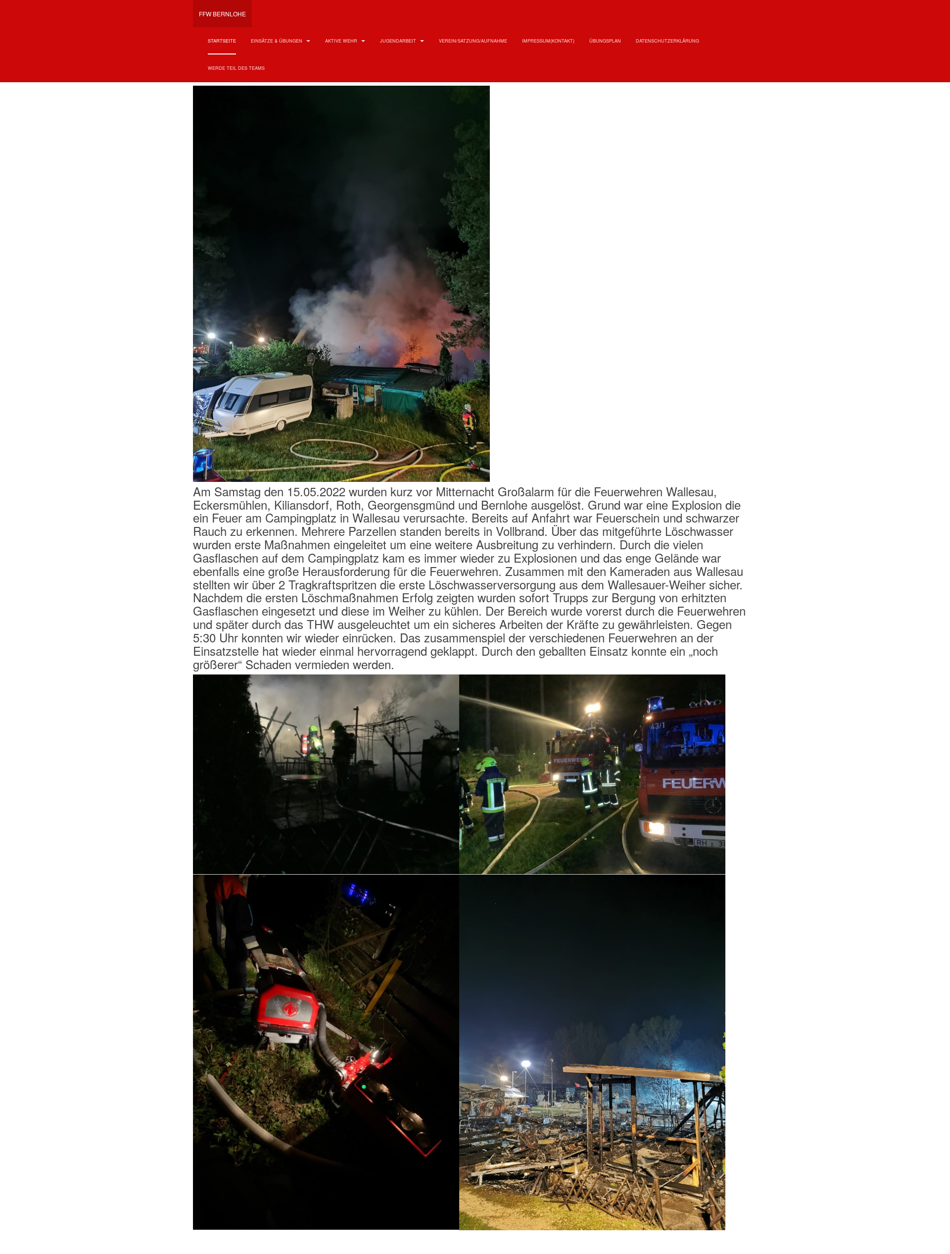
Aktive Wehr (342, 41)
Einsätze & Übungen (277, 41)
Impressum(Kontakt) (548, 41)
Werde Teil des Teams (236, 68)
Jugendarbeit (399, 41)
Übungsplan (605, 41)
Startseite (222, 41)
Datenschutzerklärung (667, 41)
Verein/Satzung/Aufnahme (473, 41)
